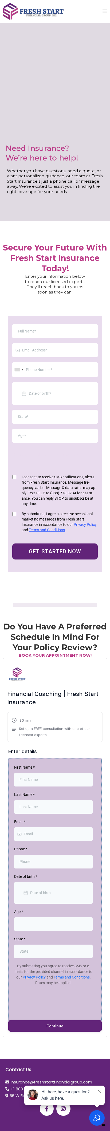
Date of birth (25, 876)
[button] (105, 12)
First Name (24, 767)
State (19, 939)
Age (18, 912)
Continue (55, 1026)
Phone (20, 849)
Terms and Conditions (47, 530)
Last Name (24, 794)
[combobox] (19, 369)
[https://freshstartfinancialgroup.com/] (33, 11)
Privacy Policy (85, 524)
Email (20, 822)
